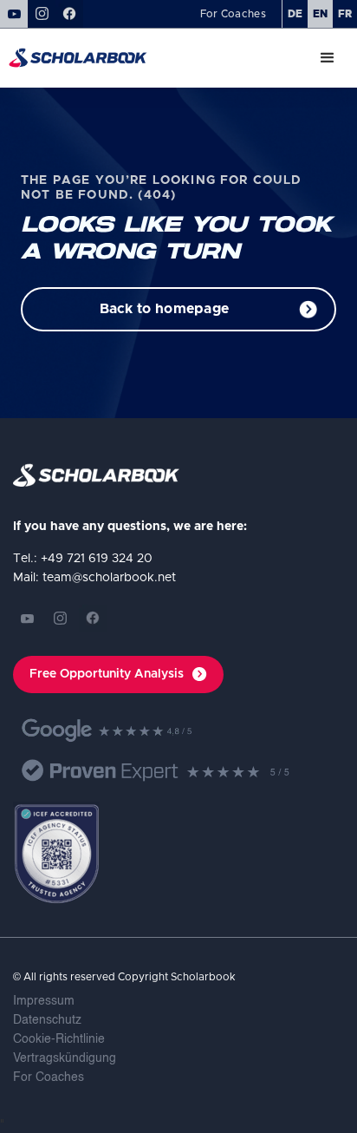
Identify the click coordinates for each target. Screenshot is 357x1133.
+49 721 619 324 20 (97, 559)
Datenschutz (47, 1020)
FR (345, 14)
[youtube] (27, 618)
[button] (327, 58)
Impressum (44, 1001)
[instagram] (60, 618)
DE (295, 14)
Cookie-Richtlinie (59, 1039)
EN (320, 14)
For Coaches (48, 1077)
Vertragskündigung (64, 1058)
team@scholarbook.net (109, 578)
